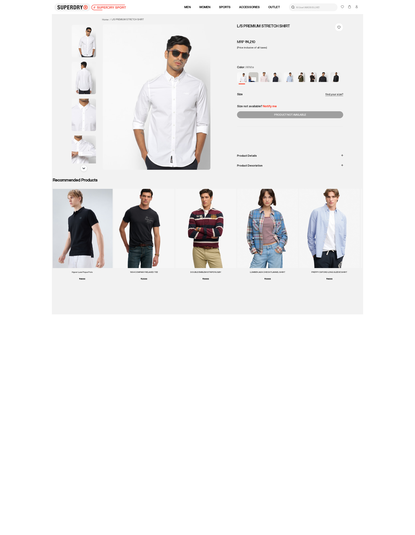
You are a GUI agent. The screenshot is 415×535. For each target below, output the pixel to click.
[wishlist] (343, 7)
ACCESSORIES (249, 7)
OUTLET (274, 7)
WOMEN (205, 7)
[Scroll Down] (84, 168)
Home (105, 19)
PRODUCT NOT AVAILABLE (290, 114)
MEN (187, 7)
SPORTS (225, 7)
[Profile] (356, 6)
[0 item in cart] (350, 7)
